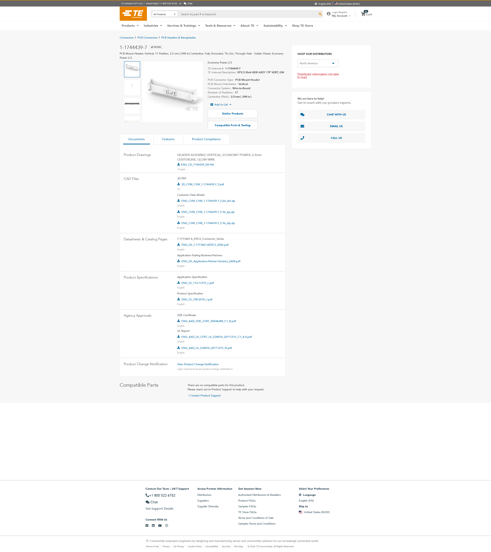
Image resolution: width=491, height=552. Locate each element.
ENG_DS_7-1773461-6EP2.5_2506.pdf (205, 244)
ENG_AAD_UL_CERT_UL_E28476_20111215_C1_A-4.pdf (216, 337)
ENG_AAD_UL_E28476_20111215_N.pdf (206, 348)
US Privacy (178, 546)
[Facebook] (149, 525)
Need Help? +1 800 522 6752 (161, 3)
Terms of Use (152, 546)
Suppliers (203, 500)
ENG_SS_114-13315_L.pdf (197, 283)
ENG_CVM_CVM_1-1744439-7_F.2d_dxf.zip (208, 201)
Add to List (221, 104)
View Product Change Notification (198, 364)
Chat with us (336, 114)
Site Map (238, 546)
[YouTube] (161, 525)
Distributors (204, 495)
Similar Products (232, 113)
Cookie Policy (195, 546)
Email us (336, 126)
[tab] (136, 139)
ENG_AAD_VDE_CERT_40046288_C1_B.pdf (208, 321)
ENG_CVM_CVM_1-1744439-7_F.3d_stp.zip (208, 223)
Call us (336, 138)
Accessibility (211, 546)
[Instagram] (168, 525)
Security (226, 546)
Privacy (166, 546)
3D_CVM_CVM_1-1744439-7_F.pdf (202, 184)
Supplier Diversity (208, 506)
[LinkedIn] (155, 525)
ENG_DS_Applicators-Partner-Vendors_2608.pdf (211, 261)
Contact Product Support (205, 395)
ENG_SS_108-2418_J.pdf (197, 299)
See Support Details (159, 509)
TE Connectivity (133, 14)
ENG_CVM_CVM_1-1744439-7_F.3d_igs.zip (208, 212)
